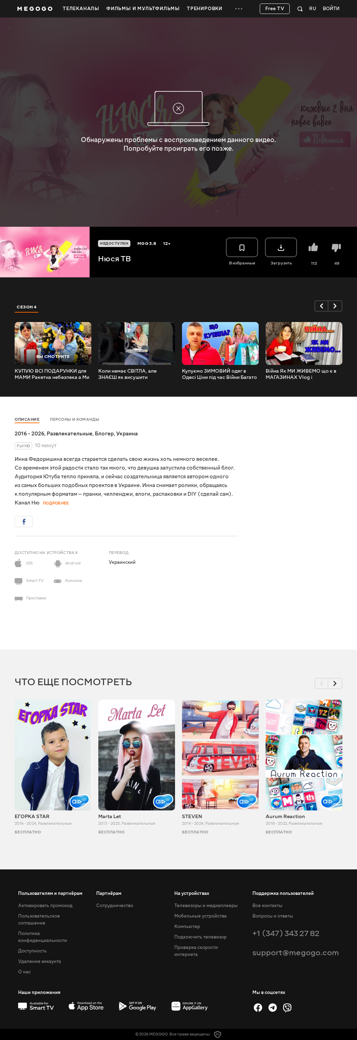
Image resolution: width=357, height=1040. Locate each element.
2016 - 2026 (29, 433)
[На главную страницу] (34, 8)
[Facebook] (258, 1007)
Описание (27, 419)
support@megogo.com (295, 952)
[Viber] (287, 1007)
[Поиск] (300, 9)
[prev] (321, 306)
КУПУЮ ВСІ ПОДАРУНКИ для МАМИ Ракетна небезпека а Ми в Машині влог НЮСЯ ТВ (52, 374)
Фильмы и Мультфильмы (143, 9)
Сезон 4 (27, 307)
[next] (335, 306)
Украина (127, 433)
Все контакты (267, 906)
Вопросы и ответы (272, 916)
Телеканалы (81, 9)
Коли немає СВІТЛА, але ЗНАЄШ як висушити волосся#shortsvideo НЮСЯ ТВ (136, 374)
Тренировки (204, 9)
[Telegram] (272, 1007)
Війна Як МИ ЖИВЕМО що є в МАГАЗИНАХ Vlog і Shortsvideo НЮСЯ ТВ (301, 374)
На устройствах (191, 893)
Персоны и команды (75, 419)
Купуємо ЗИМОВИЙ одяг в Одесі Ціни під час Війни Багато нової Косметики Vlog (219, 374)
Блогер (104, 433)
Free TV (274, 9)
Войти (331, 9)
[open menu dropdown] (239, 8)
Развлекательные (69, 433)
